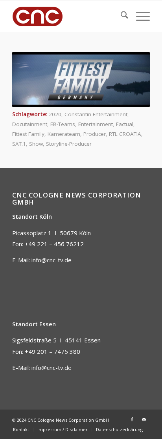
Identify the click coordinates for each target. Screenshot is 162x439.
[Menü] (139, 16)
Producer (94, 133)
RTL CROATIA (125, 133)
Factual (124, 124)
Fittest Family (28, 133)
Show (36, 143)
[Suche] (120, 16)
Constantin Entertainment (95, 114)
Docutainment (29, 124)
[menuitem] (120, 16)
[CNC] (67, 16)
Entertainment (95, 124)
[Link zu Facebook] (132, 419)
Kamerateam (64, 133)
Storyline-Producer (69, 143)
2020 (55, 114)
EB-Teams (62, 124)
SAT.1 (19, 143)
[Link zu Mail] (144, 419)
